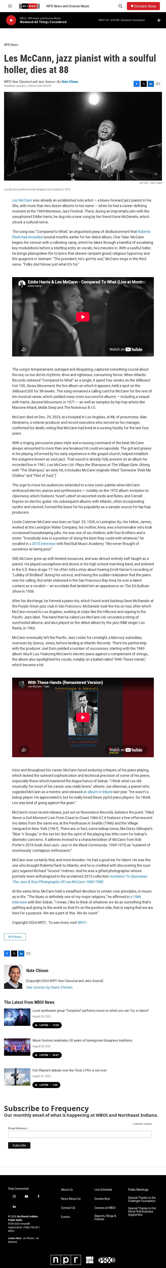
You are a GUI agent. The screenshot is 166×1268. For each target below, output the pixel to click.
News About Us (71, 1198)
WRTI (82, 922)
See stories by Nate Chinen (49, 987)
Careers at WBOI (105, 1207)
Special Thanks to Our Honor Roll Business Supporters (142, 1211)
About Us (67, 1189)
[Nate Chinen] (13, 977)
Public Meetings (138, 1189)
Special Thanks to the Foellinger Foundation (142, 1199)
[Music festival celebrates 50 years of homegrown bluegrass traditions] (17, 1047)
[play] (11, 20)
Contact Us (68, 1207)
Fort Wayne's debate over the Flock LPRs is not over (69, 1070)
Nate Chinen (70, 82)
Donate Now (145, 6)
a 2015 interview (42, 543)
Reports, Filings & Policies (105, 1217)
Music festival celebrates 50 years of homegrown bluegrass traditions (82, 1040)
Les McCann (22, 200)
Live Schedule (103, 1189)
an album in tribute (98, 792)
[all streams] (160, 20)
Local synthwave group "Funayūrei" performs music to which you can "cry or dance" (90, 1011)
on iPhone (28, 1238)
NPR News (11, 45)
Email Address (18, 1128)
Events (65, 1217)
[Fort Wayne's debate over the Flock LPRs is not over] (17, 1077)
